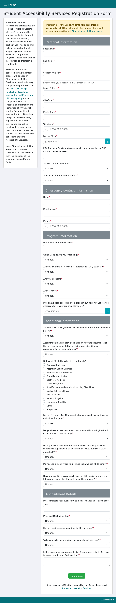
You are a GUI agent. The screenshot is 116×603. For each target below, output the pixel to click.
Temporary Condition (57, 401)
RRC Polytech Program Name (57, 242)
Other (49, 405)
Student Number (51, 72)
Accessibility (107, 599)
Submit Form (76, 576)
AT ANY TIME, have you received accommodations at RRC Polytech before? (76, 328)
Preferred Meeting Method (56, 515)
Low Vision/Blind (55, 383)
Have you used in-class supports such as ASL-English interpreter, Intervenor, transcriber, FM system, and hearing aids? (75, 477)
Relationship (49, 208)
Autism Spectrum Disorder (60, 372)
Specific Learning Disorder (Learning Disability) (70, 386)
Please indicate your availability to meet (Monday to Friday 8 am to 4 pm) (76, 501)
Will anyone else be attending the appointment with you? (71, 539)
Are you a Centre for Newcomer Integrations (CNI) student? (73, 266)
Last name (48, 60)
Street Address (50, 87)
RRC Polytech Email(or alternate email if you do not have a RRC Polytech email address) (74, 149)
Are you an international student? (60, 175)
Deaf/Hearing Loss (56, 379)
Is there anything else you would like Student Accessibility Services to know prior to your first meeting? (76, 553)
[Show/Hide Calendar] (107, 141)
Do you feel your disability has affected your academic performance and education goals (76, 416)
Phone (46, 220)
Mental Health (53, 394)
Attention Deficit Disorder (59, 368)
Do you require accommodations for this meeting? (68, 527)
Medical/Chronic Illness (58, 390)
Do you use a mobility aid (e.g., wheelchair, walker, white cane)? (75, 463)
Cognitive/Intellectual (57, 375)
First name (48, 48)
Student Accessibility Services (87, 30)
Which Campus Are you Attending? (60, 254)
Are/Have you (50, 290)
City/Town (48, 99)
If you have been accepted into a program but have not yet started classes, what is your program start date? (76, 304)
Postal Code (49, 111)
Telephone (48, 123)
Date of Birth (49, 135)
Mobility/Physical (55, 398)
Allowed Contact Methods (56, 163)
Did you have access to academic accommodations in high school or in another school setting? (75, 431)
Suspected (52, 409)
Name (46, 196)
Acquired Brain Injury (57, 364)
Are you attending (52, 278)
